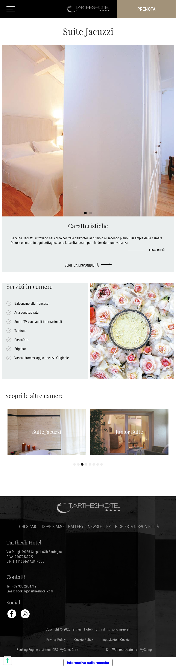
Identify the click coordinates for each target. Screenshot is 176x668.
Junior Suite (129, 432)
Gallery (75, 526)
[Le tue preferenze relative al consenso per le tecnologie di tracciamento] (7, 660)
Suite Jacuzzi (46, 432)
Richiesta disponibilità (137, 526)
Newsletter (99, 526)
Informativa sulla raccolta (88, 663)
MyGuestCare (69, 649)
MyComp (146, 649)
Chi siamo (28, 526)
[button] (85, 213)
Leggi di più (157, 250)
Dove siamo (53, 526)
